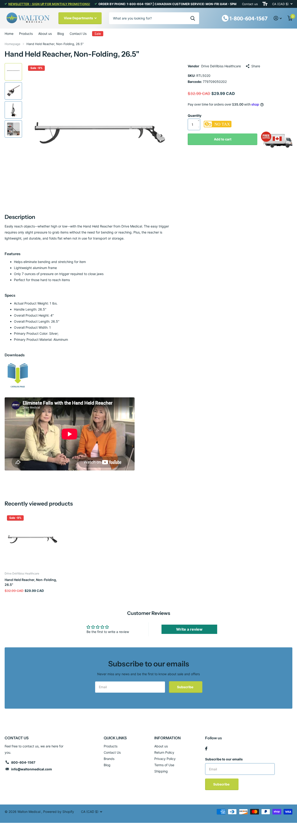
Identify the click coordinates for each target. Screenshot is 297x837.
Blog (60, 34)
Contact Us (78, 34)
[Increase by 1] (200, 115)
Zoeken (192, 18)
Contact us (250, 4)
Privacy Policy (165, 759)
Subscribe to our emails (224, 759)
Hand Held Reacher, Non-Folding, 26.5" (31, 582)
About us (45, 34)
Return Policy (164, 752)
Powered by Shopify (58, 812)
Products (26, 34)
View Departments (79, 18)
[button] (161, 135)
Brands (109, 759)
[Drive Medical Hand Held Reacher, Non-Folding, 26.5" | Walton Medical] (18, 375)
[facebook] (206, 748)
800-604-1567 (23, 762)
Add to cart (222, 139)
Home (9, 34)
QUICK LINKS (115, 738)
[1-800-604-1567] (245, 18)
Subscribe (185, 687)
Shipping (161, 771)
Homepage (12, 44)
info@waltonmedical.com (31, 769)
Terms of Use (164, 765)
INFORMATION (167, 738)
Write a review (189, 629)
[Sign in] (278, 18)
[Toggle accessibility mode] (265, 4)
